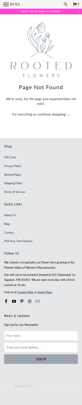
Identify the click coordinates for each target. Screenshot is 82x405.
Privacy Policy (12, 166)
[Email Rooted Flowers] (37, 301)
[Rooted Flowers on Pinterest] (22, 301)
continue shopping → (53, 114)
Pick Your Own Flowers (18, 241)
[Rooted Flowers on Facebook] (6, 301)
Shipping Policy (13, 183)
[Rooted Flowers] (41, 50)
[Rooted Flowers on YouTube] (14, 301)
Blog (7, 224)
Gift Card (10, 157)
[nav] (11, 4)
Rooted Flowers (24, 386)
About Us (10, 215)
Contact (9, 232)
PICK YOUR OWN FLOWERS (41, 11)
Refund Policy (12, 174)
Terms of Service (14, 192)
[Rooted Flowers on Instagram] (30, 301)
